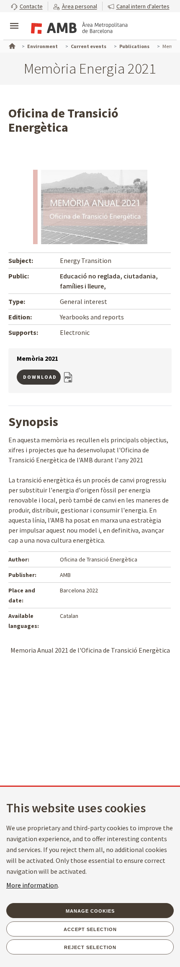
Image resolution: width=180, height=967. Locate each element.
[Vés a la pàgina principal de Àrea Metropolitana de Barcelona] (78, 26)
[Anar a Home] (11, 45)
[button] (27, 6)
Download (40, 377)
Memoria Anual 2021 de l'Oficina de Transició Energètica (90, 650)
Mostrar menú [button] (14, 19)
